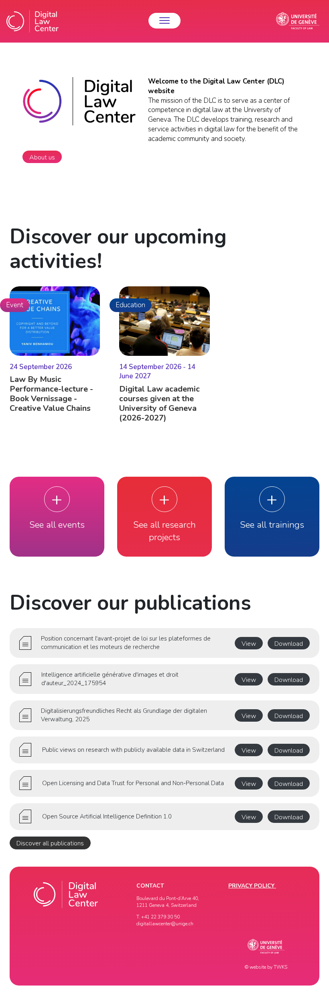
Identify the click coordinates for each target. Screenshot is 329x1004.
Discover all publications (50, 843)
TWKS (280, 967)
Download (288, 643)
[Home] (32, 21)
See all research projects (164, 531)
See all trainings (272, 524)
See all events (57, 524)
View (249, 643)
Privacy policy (252, 886)
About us (42, 157)
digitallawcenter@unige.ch (164, 923)
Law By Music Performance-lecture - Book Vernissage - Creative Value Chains (51, 394)
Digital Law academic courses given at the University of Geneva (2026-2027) (159, 403)
